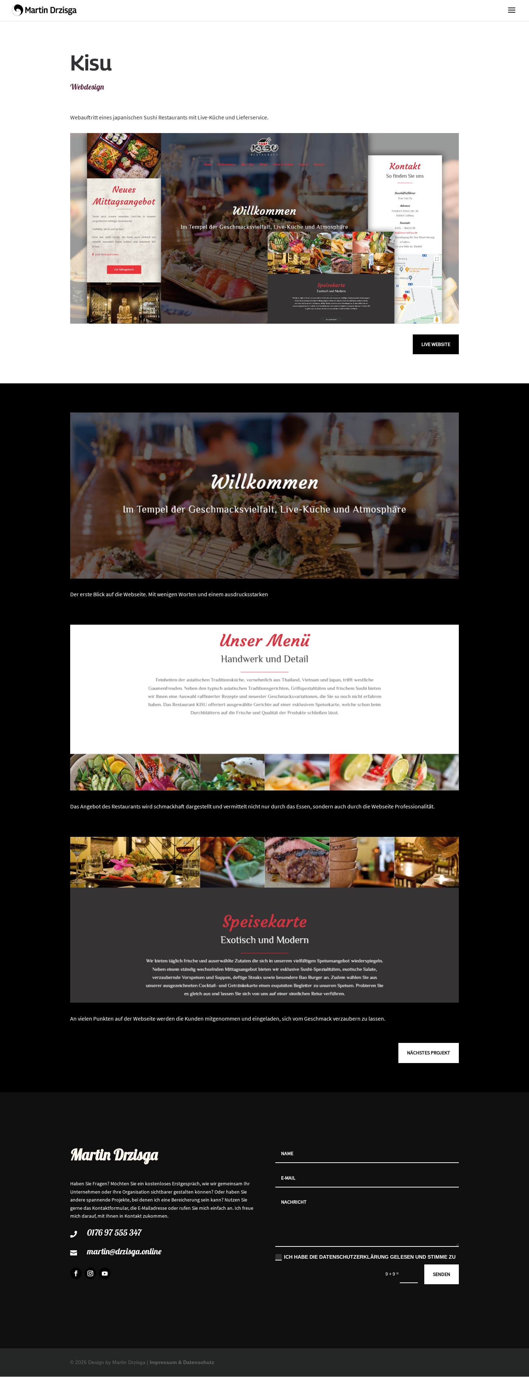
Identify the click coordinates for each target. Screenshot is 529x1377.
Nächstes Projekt (428, 1052)
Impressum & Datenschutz (182, 1362)
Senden (441, 1274)
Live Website (435, 344)
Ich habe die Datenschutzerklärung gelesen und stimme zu (370, 1257)
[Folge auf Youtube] (104, 1273)
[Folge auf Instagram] (90, 1273)
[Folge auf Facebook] (76, 1273)
